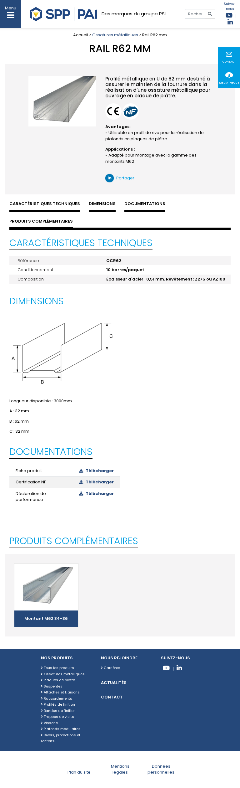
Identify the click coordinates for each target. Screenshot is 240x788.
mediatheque (229, 83)
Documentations (144, 204)
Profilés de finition (59, 704)
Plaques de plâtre (59, 679)
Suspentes (52, 686)
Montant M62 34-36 (46, 618)
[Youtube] (166, 669)
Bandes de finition (59, 710)
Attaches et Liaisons (61, 692)
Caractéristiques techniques (44, 204)
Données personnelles (161, 769)
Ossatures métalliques (115, 35)
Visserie (50, 722)
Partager (124, 178)
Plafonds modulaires (62, 728)
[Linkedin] (179, 669)
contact (229, 62)
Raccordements (57, 698)
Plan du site (79, 772)
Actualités (114, 683)
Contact (112, 697)
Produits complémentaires (41, 221)
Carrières (111, 667)
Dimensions (102, 204)
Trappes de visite (58, 716)
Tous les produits (58, 667)
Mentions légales (120, 769)
